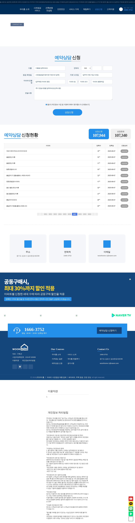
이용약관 (15, 360)
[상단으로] (131, 519)
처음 (38, 214)
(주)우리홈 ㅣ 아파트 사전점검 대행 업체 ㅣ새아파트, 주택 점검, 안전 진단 (64, 377)
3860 (89, 214)
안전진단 (61, 9)
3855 (64, 214)
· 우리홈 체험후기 (73, 359)
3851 (45, 214)
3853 (55, 214)
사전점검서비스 (37, 9)
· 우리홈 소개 (56, 354)
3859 (84, 214)
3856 (69, 214)
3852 (50, 214)
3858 (80, 214)
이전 (41, 214)
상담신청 (98, 9)
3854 (60, 214)
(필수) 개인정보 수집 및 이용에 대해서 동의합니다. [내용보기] (68, 104)
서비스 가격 (74, 9)
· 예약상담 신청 (56, 363)
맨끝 (96, 214)
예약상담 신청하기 (108, 330)
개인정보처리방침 (28, 360)
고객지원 (110, 9)
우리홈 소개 (24, 9)
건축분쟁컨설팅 (49, 9)
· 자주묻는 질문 (56, 359)
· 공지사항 (70, 363)
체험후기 (87, 9)
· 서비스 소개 (71, 354)
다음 (93, 214)
